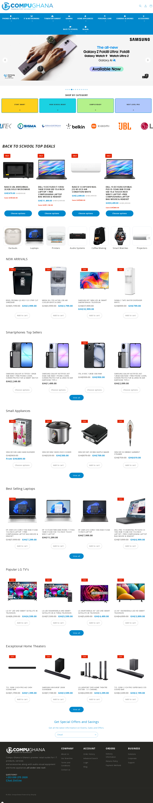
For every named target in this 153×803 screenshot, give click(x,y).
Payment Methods (113, 765)
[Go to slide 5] (73, 89)
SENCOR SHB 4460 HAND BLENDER (20, 452)
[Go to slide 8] (79, 89)
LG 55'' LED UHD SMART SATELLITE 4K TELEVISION (22, 612)
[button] (140, 6)
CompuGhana (16, 794)
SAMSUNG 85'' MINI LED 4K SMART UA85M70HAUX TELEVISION (92, 301)
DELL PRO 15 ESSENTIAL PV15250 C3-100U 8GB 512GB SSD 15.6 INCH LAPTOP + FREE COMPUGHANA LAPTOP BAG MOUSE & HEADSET (130, 533)
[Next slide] (148, 60)
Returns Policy (112, 761)
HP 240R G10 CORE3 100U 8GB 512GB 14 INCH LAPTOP (94, 531)
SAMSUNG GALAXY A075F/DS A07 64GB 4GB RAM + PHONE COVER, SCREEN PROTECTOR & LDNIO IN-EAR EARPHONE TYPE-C (57, 377)
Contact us (65, 770)
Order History (89, 754)
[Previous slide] (5, 60)
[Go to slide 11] (85, 89)
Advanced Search (90, 758)
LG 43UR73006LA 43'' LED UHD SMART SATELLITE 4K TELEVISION (94, 612)
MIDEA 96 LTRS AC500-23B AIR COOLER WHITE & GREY (55, 301)
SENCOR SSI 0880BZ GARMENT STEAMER (127, 453)
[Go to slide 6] (75, 89)
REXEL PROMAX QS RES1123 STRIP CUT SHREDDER (22, 301)
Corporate (132, 758)
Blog (85, 767)
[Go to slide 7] (77, 89)
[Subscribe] (95, 735)
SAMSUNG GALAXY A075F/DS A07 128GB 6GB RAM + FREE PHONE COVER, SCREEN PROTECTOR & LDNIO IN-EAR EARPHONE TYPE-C (130, 377)
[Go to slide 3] (69, 89)
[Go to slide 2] (67, 89)
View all (76, 397)
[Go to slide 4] (71, 89)
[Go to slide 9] (81, 89)
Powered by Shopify (29, 794)
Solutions (132, 754)
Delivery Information (111, 755)
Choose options (22, 390)
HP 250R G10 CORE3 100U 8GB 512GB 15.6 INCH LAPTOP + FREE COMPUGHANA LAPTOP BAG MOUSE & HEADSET (22, 533)
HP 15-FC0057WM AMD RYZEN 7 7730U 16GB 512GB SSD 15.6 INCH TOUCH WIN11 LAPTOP (58, 532)
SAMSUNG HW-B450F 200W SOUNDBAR (53, 688)
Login (85, 762)
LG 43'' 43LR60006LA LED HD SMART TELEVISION (129, 612)
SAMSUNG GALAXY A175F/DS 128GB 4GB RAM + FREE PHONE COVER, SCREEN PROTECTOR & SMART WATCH (22, 376)
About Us (65, 754)
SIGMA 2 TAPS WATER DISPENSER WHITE (128, 301)
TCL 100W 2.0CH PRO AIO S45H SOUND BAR (19, 688)
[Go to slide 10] (83, 89)
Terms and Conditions (65, 764)
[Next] (149, 238)
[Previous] (4, 238)
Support (131, 762)
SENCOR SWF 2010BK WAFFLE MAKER (93, 452)
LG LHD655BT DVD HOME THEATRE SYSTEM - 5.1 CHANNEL (92, 688)
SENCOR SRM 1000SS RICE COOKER (56, 452)
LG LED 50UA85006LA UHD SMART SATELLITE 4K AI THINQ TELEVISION (56, 612)
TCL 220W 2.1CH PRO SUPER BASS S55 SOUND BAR (130, 688)
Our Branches (67, 758)
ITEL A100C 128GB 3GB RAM (90, 374)
